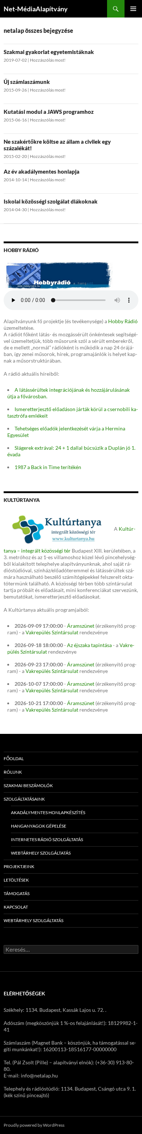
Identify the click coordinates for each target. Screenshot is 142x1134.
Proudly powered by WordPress (34, 1125)
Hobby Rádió (123, 321)
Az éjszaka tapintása (89, 645)
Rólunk (13, 772)
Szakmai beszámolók (28, 785)
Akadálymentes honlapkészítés (48, 812)
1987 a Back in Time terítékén (48, 467)
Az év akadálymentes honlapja (41, 171)
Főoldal (14, 758)
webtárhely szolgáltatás (41, 853)
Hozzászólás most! (48, 60)
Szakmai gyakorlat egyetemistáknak (49, 52)
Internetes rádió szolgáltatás (47, 839)
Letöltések (16, 880)
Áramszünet (80, 626)
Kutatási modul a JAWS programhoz (49, 111)
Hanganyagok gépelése (38, 826)
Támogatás (16, 893)
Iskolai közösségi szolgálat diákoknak (51, 201)
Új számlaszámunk (27, 81)
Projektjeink (19, 866)
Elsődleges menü (133, 9)
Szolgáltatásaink (24, 799)
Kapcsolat (16, 907)
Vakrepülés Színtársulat (51, 632)
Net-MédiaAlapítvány (36, 9)
